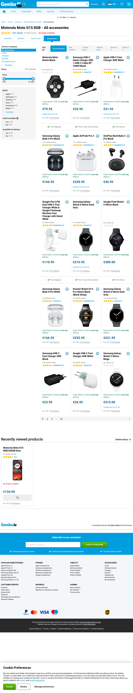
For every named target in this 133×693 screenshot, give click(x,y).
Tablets (39, 11)
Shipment (4, 595)
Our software (74, 590)
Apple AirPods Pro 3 (83, 135)
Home (3, 22)
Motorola (18, 22)
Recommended (58, 49)
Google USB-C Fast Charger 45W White (83, 355)
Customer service (67, 11)
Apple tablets (74, 566)
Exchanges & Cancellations (10, 597)
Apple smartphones (42, 566)
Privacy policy (75, 592)
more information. (89, 624)
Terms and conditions (81, 629)
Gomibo (73, 585)
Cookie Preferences (64, 629)
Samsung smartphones (44, 568)
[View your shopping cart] (129, 4)
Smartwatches (110, 577)
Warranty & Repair (7, 599)
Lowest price (85, 48)
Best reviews (72, 48)
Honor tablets (75, 573)
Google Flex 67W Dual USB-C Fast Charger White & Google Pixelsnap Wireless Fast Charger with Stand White (52, 210)
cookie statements (37, 680)
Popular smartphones (12, 563)
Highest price (100, 48)
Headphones (109, 575)
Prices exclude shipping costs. (90, 622)
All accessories (49, 22)
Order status (5, 590)
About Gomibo (75, 588)
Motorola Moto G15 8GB (32, 22)
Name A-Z (114, 48)
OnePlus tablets (75, 575)
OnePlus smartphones (43, 570)
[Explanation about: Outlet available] (17, 118)
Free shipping (54, 118)
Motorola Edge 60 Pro (8, 577)
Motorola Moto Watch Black (50, 58)
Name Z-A (125, 48)
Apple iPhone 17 (7, 566)
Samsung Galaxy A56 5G (10, 573)
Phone (13, 11)
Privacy (46, 629)
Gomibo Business (42, 588)
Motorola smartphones (44, 573)
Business (50, 11)
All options (8, 65)
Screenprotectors (111, 568)
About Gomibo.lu (35, 629)
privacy (23, 680)
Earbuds (108, 573)
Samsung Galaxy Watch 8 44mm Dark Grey (114, 292)
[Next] (129, 418)
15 (61, 419)
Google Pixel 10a (7, 575)
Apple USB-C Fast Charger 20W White (113, 58)
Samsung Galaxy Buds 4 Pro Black (51, 137)
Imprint (53, 629)
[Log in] (103, 4)
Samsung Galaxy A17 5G (10, 580)
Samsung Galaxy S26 (8, 570)
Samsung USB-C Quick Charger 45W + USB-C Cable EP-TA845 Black (83, 61)
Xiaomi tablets (75, 570)
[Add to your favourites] (67, 57)
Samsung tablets (76, 568)
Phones (39, 563)
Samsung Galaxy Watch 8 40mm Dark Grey (83, 204)
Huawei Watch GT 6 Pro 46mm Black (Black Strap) (83, 292)
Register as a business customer (47, 590)
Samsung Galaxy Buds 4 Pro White (51, 290)
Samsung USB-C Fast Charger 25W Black (51, 356)
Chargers (108, 570)
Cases (107, 566)
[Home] (4, 11)
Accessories (26, 11)
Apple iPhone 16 (7, 568)
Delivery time (5, 592)
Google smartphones (43, 575)
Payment (4, 588)
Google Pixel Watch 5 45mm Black (113, 203)
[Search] (87, 4)
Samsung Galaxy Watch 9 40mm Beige (112, 356)
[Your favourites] (122, 4)
